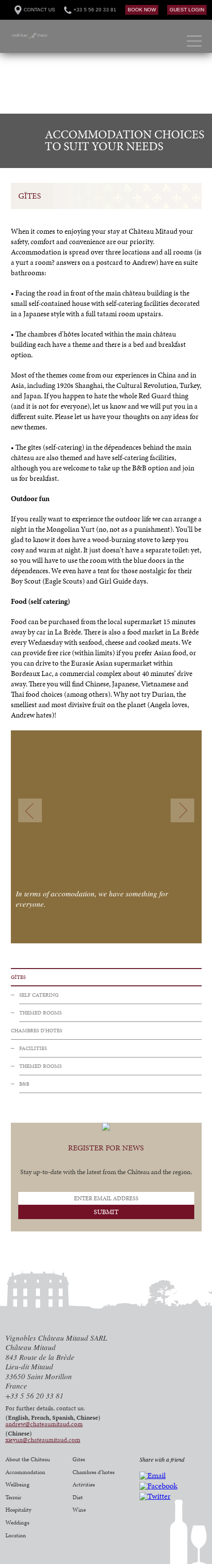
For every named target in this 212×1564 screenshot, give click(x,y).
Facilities (33, 1048)
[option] (106, 84)
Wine (79, 1510)
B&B (24, 1084)
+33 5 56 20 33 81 (94, 9)
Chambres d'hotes (36, 1030)
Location (15, 1535)
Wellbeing (17, 1484)
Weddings (17, 1522)
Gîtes (18, 977)
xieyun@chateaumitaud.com (42, 1440)
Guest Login (187, 9)
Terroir (13, 1497)
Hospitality (18, 1510)
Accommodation (25, 1472)
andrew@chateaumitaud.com (44, 1424)
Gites (78, 1459)
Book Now (142, 9)
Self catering (39, 995)
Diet (77, 1497)
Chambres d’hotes (93, 1472)
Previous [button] (30, 810)
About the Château (27, 1459)
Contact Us (39, 9)
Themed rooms (40, 1012)
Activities (83, 1484)
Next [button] (182, 810)
